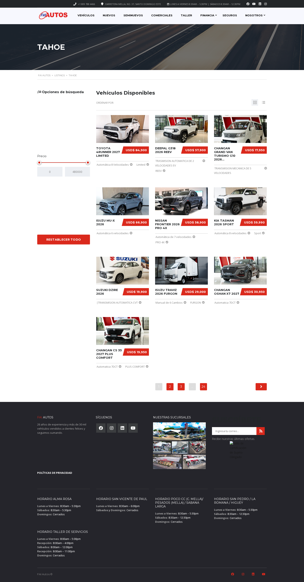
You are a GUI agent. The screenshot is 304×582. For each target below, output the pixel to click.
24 (203, 386)
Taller (186, 15)
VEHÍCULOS (86, 15)
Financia (207, 15)
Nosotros (254, 15)
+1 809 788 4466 (86, 4)
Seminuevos (133, 15)
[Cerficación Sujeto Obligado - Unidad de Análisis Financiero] (238, 451)
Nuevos (109, 15)
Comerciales (161, 15)
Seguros (230, 15)
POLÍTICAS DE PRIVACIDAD (54, 473)
